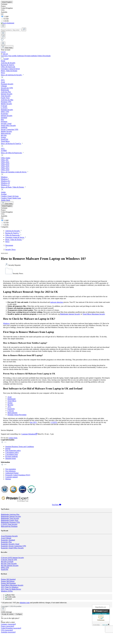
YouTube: (55, 505)
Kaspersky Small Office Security (12, 548)
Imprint (7, 448)
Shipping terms (10, 458)
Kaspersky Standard (8, 540)
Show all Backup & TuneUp (11, 143)
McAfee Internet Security (10, 565)
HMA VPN (5, 567)
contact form (12, 438)
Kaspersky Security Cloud (10, 544)
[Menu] (3, 26)
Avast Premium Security (9, 536)
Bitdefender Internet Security (70, 314)
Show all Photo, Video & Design (12, 187)
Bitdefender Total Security (10, 518)
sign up (5, 54)
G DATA (54, 422)
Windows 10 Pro (7, 591)
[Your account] (3, 43)
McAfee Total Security (9, 563)
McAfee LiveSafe (7, 561)
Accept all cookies (8, 614)
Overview (4, 56)
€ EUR (6, 21)
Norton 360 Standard (8, 579)
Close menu (8, 48)
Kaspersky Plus (6, 542)
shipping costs (25, 603)
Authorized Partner (12, 473)
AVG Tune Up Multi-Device (11, 589)
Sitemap (8, 479)
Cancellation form (11, 454)
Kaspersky (11, 409)
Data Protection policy (13, 450)
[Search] (24, 29)
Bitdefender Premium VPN (10, 522)
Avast (9, 397)
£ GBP (5, 16)
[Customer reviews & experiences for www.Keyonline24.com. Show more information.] (101, 615)
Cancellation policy (12, 452)
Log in (3, 52)
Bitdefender (12, 399)
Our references (10, 471)
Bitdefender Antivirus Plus (10, 514)
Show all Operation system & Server (14, 172)
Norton (10, 403)
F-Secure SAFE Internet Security (12, 558)
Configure (19, 614)
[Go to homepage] (7, 23)
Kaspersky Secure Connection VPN (13, 546)
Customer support (11, 477)
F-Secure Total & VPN (9, 559)
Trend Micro (12, 401)
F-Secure (11, 411)
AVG (9, 407)
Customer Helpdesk (28, 434)
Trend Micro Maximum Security (94, 314)
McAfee (10, 405)
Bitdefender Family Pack (9, 520)
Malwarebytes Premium (9, 526)
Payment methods (30, 56)
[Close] (2, 620)
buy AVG (33, 422)
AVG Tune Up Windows (9, 587)
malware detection (56, 302)
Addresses (20, 56)
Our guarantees (10, 469)
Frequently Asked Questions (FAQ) (17, 475)
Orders (39, 56)
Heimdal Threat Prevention (17, 415)
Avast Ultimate (6, 538)
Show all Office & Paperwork (11, 153)
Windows (6, 323)
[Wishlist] (2, 40)
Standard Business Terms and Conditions (19, 446)
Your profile (12, 56)
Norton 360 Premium (8, 583)
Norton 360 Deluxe (7, 581)
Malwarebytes (12, 413)
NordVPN (4, 569)
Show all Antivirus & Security (11, 75)
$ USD (6, 19)
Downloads (46, 56)
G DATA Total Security (9, 524)
